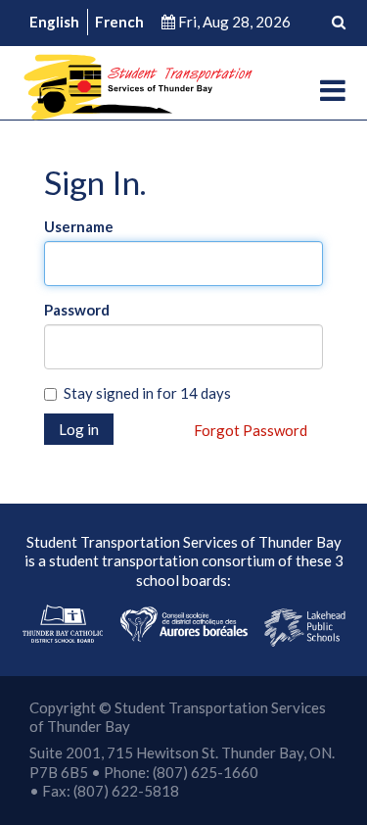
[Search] (338, 22)
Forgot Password (250, 430)
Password (77, 309)
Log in (79, 429)
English (54, 21)
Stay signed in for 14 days (147, 393)
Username (79, 226)
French (119, 21)
